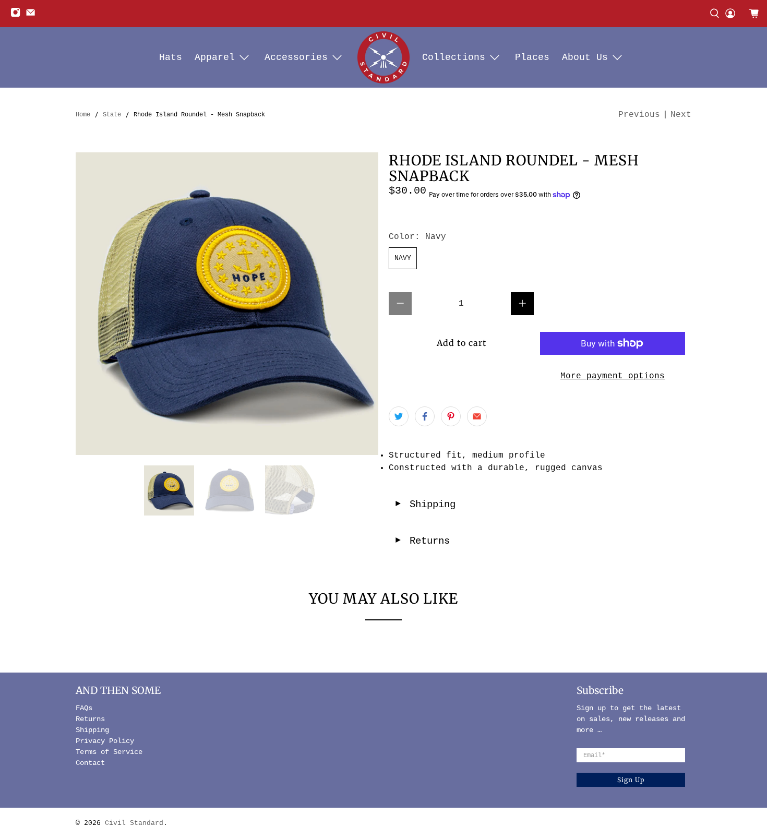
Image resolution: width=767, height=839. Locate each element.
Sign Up (630, 780)
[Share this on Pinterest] (451, 416)
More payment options (612, 376)
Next (680, 114)
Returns (422, 541)
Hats (170, 57)
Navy (402, 258)
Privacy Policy (105, 741)
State (112, 115)
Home (83, 115)
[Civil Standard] (383, 57)
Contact (90, 763)
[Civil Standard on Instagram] (18, 15)
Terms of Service (109, 752)
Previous (639, 114)
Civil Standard (134, 823)
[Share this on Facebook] (425, 416)
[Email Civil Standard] (33, 15)
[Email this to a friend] (477, 416)
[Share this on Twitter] (399, 416)
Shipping (425, 504)
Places (532, 57)
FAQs (84, 708)
